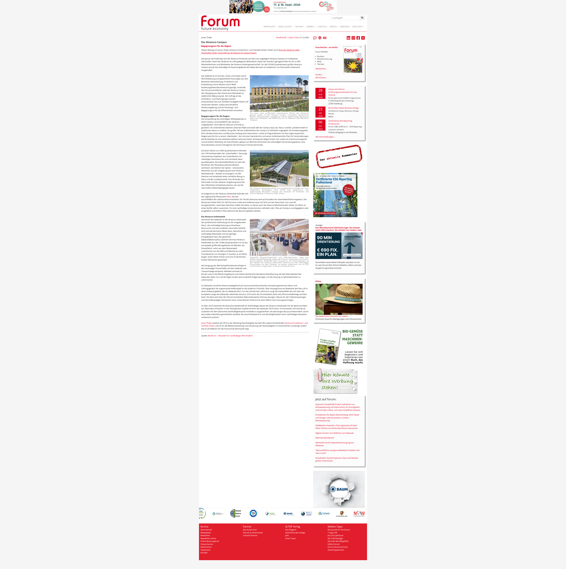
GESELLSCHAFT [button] (285, 26)
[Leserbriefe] (315, 37)
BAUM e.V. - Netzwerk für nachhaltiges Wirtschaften (230, 335)
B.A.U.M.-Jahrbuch (335, 535)
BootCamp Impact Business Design (343, 108)
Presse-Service (206, 544)
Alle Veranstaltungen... (325, 136)
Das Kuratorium (250, 529)
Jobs (287, 535)
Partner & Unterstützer (253, 532)
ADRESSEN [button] (344, 26)
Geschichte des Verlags (295, 532)
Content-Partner (250, 535)
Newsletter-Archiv (208, 538)
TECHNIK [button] (299, 26)
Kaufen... (319, 74)
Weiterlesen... (321, 68)
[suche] (362, 17)
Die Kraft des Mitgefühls (338, 541)
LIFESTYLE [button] (321, 26)
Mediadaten (205, 532)
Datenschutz (206, 547)
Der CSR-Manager (335, 538)
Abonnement (206, 529)
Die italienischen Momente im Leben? (331, 316)
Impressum (205, 550)
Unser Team (290, 538)
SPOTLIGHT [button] (357, 26)
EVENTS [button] (333, 26)
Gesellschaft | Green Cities (287, 37)
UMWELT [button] (310, 26)
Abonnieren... (321, 77)
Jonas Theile (206, 323)
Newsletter (205, 535)
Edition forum (334, 544)
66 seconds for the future (339, 529)
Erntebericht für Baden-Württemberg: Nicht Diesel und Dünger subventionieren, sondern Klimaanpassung (337, 417)
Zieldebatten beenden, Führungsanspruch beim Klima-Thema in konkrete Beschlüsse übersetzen (336, 427)
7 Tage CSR (332, 532)
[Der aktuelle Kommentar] (339, 156)
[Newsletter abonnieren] (324, 37)
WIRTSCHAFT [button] (269, 26)
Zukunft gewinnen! (336, 550)
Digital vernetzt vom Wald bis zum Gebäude (334, 433)
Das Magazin (290, 529)
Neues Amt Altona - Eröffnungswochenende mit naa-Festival (342, 92)
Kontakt (204, 552)
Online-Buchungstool (209, 541)
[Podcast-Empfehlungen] (320, 37)
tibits (228, 196)
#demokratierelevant (324, 437)
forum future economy (338, 547)
